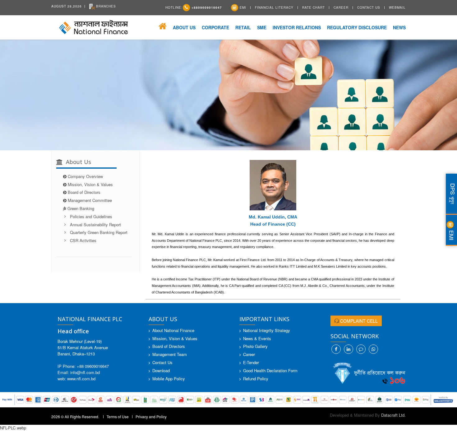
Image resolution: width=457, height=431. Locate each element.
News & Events (257, 338)
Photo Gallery (255, 346)
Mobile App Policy (168, 379)
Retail (243, 27)
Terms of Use (118, 416)
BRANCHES (105, 6)
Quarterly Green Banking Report (98, 232)
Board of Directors (84, 192)
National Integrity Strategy (266, 330)
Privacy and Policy (151, 416)
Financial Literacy (274, 7)
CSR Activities (83, 240)
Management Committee (90, 200)
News (399, 27)
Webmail (397, 7)
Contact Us (368, 7)
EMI (242, 7)
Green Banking (82, 208)
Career (341, 7)
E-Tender (251, 362)
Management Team (169, 354)
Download (161, 370)
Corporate (215, 27)
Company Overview (85, 176)
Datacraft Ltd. (393, 415)
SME (261, 27)
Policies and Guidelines (91, 216)
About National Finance (173, 330)
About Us (184, 27)
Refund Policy (255, 379)
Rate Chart (313, 7)
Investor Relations (297, 27)
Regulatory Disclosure (357, 27)
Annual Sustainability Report (95, 224)
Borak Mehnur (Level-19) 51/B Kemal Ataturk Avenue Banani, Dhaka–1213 (83, 347)
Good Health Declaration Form (270, 370)
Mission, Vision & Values (90, 184)
